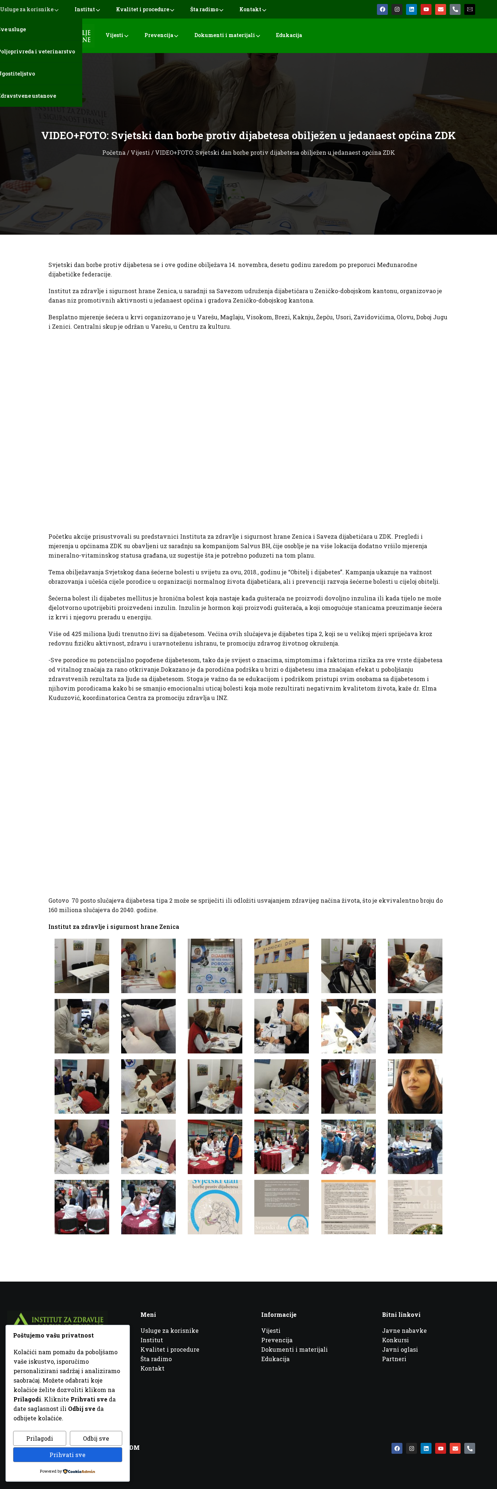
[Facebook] (382, 9)
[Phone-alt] (455, 9)
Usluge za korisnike (26, 9)
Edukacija (289, 35)
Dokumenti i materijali (224, 35)
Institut (85, 9)
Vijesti (114, 35)
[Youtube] (426, 9)
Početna (114, 152)
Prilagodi (39, 1438)
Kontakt (250, 9)
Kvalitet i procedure (142, 9)
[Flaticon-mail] (469, 9)
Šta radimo (204, 9)
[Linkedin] (411, 9)
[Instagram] (396, 9)
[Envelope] (440, 9)
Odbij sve (96, 1438)
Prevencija (158, 35)
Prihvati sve (67, 1454)
